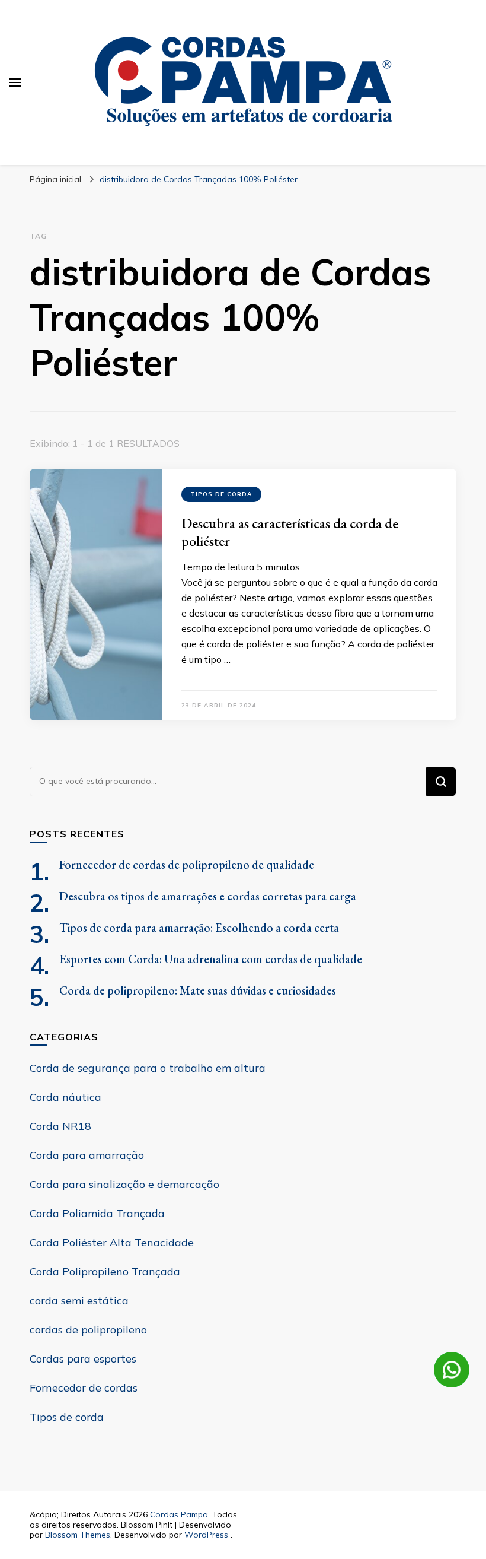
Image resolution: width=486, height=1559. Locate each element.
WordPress (206, 1534)
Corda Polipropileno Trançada (105, 1271)
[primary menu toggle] (15, 82)
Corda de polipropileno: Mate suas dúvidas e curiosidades (197, 990)
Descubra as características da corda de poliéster (289, 532)
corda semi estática (79, 1300)
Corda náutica (65, 1097)
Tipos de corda (221, 494)
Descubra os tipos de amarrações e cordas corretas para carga (207, 896)
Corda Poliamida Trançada (97, 1213)
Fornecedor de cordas (84, 1388)
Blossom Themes (77, 1534)
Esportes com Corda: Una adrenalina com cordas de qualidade (210, 959)
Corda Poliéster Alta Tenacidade (112, 1242)
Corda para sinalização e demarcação (124, 1184)
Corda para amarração (87, 1155)
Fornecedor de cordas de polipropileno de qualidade (186, 864)
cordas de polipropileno (88, 1329)
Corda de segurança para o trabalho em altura (148, 1068)
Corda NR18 (60, 1126)
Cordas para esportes (83, 1359)
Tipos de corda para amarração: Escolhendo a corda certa (199, 927)
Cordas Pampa (179, 1514)
